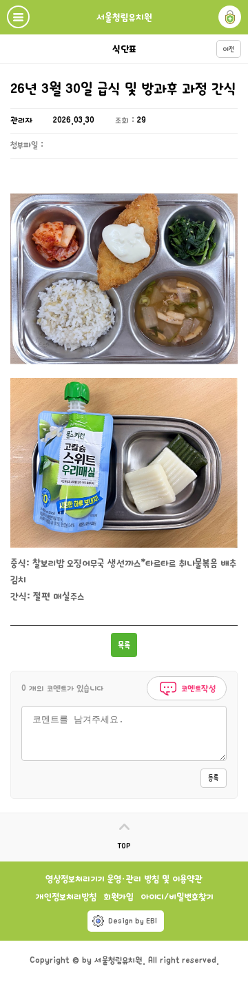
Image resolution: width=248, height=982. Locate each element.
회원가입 (118, 897)
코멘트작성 (197, 688)
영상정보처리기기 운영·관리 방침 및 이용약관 (124, 879)
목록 (124, 645)
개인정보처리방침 (66, 897)
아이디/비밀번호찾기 (177, 897)
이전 (229, 49)
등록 (213, 777)
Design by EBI (132, 921)
